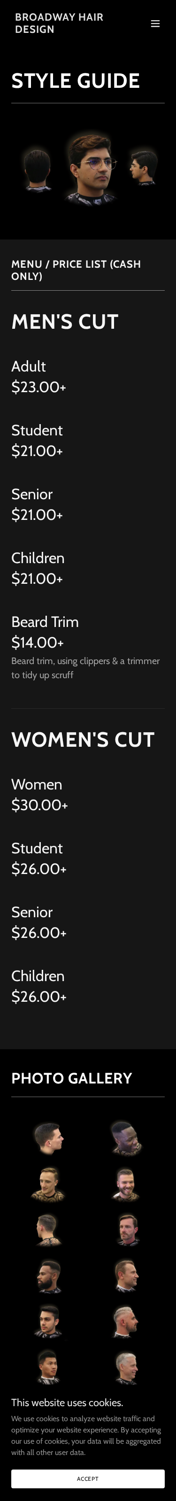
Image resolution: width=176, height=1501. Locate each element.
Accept (88, 1478)
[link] (65, 30)
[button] (155, 23)
